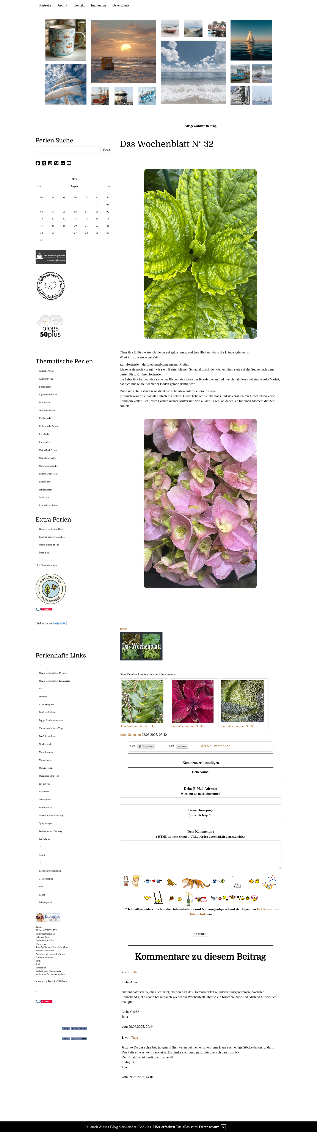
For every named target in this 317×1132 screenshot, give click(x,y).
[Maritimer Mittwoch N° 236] (240, 73)
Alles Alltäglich (46, 704)
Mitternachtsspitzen (45, 933)
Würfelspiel (44, 839)
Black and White (47, 712)
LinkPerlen (44, 442)
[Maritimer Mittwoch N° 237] (251, 40)
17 (41, 225)
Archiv (62, 5)
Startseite (45, 5)
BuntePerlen (45, 386)
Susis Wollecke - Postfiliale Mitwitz (53, 947)
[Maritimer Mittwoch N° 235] (240, 95)
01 (97, 204)
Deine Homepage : (200, 812)
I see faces (44, 791)
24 (41, 233)
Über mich (44, 552)
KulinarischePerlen (48, 426)
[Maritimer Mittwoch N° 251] (66, 40)
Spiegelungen (46, 823)
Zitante (39, 926)
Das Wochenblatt (47, 736)
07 (86, 211)
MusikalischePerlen (48, 466)
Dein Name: (200, 772)
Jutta (134, 972)
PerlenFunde (45, 481)
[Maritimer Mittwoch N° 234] (262, 73)
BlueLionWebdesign (58, 981)
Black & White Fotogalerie (52, 537)
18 (53, 225)
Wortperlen (41, 944)
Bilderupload (45, 902)
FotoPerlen (44, 402)
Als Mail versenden (215, 746)
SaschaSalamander (45, 950)
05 (64, 211)
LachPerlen (44, 434)
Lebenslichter (42, 937)
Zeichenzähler (46, 878)
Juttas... (125, 629)
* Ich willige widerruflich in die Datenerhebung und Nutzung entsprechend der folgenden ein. (201, 911)
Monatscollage (46, 767)
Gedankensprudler (45, 940)
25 (53, 233)
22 (97, 225)
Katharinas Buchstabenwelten (50, 974)
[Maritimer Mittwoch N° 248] (100, 96)
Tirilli (38, 960)
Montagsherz (45, 760)
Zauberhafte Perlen (48, 505)
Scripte (42, 855)
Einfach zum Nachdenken (48, 971)
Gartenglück (45, 799)
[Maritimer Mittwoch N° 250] (66, 84)
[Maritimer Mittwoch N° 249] (123, 51)
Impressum (98, 5)
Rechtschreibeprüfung (50, 870)
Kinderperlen (45, 418)
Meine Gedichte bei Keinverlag (54, 681)
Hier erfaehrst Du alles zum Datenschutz (186, 1127)
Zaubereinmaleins (44, 957)
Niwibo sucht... (46, 744)
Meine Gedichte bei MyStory (53, 673)
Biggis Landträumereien (51, 720)
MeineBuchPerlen (48, 450)
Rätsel (42, 894)
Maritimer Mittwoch (49, 775)
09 (108, 211)
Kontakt (79, 5)
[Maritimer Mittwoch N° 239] (217, 28)
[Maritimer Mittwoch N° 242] (170, 28)
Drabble (43, 696)
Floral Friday (45, 807)
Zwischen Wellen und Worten (50, 954)
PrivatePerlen (45, 489)
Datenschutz (120, 5)
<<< (39, 186)
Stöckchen (44, 497)
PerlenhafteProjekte (48, 473)
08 (97, 211)
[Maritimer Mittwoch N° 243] (147, 96)
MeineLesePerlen (47, 458)
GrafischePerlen (47, 410)
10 (41, 218)
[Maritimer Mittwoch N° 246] (124, 96)
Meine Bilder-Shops (49, 544)
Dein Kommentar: (200, 834)
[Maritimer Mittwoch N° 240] (193, 28)
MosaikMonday (47, 752)
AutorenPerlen (46, 378)
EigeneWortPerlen (48, 394)
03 (41, 211)
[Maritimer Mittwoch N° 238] (193, 72)
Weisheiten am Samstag (50, 831)
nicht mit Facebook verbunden (132, 746)
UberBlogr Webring (45, 565)
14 (86, 218)
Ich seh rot (44, 783)
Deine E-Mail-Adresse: (200, 791)
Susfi (38, 964)
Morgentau (41, 967)
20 (75, 225)
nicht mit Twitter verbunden (171, 746)
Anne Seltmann (130, 734)
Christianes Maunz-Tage (51, 728)
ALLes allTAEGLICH (46, 930)
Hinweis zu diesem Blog (51, 529)
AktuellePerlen (46, 370)
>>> (109, 186)
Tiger (134, 1037)
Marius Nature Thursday (51, 815)
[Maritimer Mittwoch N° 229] (262, 95)
